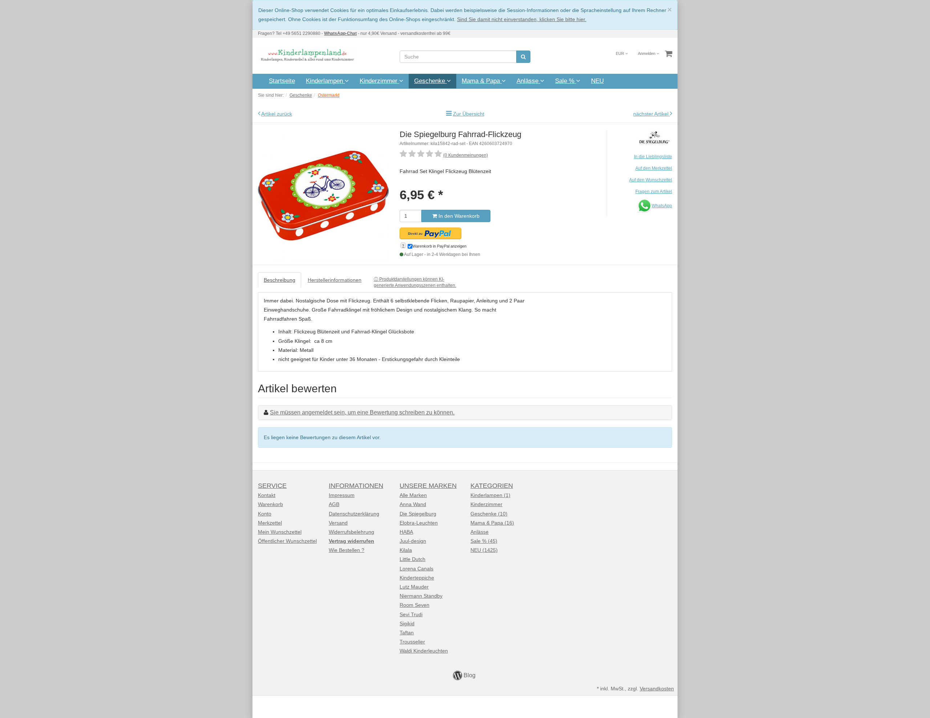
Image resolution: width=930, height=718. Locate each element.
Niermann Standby (421, 596)
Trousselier (412, 642)
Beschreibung (279, 280)
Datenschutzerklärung (354, 514)
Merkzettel (270, 523)
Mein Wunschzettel (280, 532)
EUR (620, 53)
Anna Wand (413, 504)
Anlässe (528, 80)
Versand (338, 523)
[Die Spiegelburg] (654, 137)
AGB (334, 504)
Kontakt (266, 495)
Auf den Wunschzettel (650, 179)
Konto (264, 514)
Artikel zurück (276, 114)
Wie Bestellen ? (346, 550)
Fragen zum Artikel (653, 191)
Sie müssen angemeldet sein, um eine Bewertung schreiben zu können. (362, 412)
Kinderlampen (325, 80)
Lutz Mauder (414, 587)
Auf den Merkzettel (653, 168)
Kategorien (491, 485)
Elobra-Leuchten (419, 523)
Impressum (342, 495)
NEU (597, 80)
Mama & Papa (482, 80)
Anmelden (647, 53)
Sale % (565, 80)
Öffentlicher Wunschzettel (287, 541)
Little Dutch (412, 559)
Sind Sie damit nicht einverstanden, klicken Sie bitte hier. (521, 19)
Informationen (356, 485)
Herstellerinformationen (334, 280)
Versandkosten (657, 688)
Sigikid (407, 623)
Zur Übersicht (468, 114)
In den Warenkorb (458, 216)
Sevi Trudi (411, 614)
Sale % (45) (483, 541)
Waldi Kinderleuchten (424, 651)
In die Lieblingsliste (653, 156)
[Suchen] (523, 57)
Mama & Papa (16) (492, 523)
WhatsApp (662, 205)
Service (272, 485)
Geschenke (430, 80)
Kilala (406, 550)
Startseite (282, 80)
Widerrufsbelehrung (351, 532)
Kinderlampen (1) (490, 495)
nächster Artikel (651, 114)
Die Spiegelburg (418, 514)
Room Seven (414, 605)
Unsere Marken (428, 485)
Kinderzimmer (379, 80)
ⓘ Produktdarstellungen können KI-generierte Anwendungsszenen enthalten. (415, 282)
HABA (406, 532)
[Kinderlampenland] (307, 55)
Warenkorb (270, 504)
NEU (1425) (484, 550)
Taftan (407, 632)
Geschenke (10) (489, 514)
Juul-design (413, 541)
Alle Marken (413, 495)
